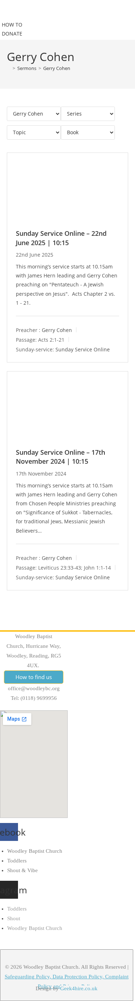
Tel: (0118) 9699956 (34, 698)
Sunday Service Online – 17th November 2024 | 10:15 (60, 457)
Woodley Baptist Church (34, 851)
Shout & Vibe (22, 870)
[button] (21, 12)
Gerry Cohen (56, 68)
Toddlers (17, 861)
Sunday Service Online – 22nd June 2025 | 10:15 (61, 238)
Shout (13, 918)
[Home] (8, 68)
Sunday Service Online (82, 349)
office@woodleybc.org (34, 688)
